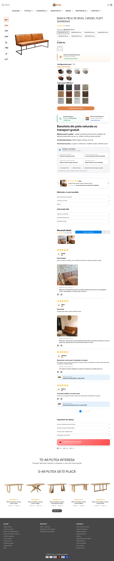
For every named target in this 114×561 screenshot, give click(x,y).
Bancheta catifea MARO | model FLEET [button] (73, 378)
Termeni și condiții (8, 529)
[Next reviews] (108, 183)
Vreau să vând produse (82, 526)
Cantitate (60, 46)
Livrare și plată (8, 538)
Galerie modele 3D (81, 531)
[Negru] (61, 87)
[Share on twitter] (61, 295)
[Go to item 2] (71, 240)
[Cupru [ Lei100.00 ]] (69, 94)
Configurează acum (65, 65)
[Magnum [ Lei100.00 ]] (77, 94)
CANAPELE (41, 11)
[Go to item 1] (62, 240)
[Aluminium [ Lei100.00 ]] (61, 101)
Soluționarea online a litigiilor (47, 529)
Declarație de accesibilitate (47, 531)
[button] (61, 25)
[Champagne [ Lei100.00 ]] (85, 87)
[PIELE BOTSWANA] (69, 78)
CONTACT (95, 11)
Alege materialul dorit (63, 66)
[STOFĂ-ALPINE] (77, 71)
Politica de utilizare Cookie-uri (12, 534)
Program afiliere (8, 545)
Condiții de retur (8, 541)
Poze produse (80, 545)
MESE (68, 11)
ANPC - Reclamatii (45, 526)
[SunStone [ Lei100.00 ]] (77, 101)
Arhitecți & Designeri (81, 529)
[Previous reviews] (58, 183)
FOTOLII (27, 11)
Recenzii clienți (80, 548)
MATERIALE (81, 11)
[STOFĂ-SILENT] (85, 71)
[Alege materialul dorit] (74, 64)
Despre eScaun (8, 526)
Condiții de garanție (9, 536)
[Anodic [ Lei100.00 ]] (85, 101)
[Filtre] (104, 232)
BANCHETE (56, 11)
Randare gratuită (81, 534)
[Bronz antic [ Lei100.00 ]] (61, 94)
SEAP (5, 548)
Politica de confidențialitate (11, 531)
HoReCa (78, 536)
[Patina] (77, 87)
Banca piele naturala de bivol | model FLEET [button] (75, 405)
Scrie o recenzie (89, 232)
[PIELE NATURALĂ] (61, 78)
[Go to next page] (89, 411)
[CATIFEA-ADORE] (61, 71)
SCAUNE (15, 11)
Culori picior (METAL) (65, 83)
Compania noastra (8, 543)
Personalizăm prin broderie (83, 538)
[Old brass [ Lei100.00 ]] (69, 101)
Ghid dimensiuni (80, 541)
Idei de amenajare (81, 543)
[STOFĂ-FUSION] (69, 71)
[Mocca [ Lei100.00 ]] (85, 94)
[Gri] (69, 87)
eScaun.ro (54, 554)
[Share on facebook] (58, 294)
